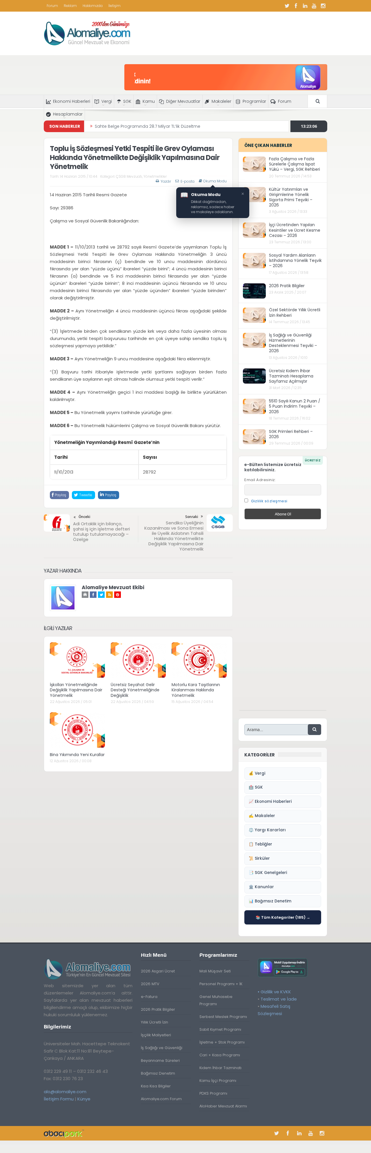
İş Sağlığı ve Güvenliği (161, 1048)
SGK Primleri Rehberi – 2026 (291, 434)
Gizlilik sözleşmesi (269, 501)
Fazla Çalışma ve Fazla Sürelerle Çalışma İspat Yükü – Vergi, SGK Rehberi (294, 164)
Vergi (106, 101)
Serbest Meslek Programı (223, 1016)
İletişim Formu (59, 1099)
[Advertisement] (282, 623)
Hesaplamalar (68, 114)
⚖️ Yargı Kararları (267, 830)
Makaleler (221, 101)
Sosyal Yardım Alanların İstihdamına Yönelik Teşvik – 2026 (295, 260)
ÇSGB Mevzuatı (129, 176)
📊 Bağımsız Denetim (270, 901)
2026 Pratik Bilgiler (287, 286)
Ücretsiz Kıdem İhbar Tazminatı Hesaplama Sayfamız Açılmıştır (291, 376)
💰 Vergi (257, 773)
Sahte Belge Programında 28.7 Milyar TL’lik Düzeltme (147, 126)
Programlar (254, 101)
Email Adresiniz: (260, 480)
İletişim (114, 5)
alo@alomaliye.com (65, 1092)
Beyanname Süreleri (160, 1060)
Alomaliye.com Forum (161, 1099)
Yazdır (166, 181)
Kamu (149, 101)
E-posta (187, 181)
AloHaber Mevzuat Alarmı (223, 1106)
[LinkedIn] (305, 5)
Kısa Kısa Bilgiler (156, 1086)
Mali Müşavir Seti (215, 971)
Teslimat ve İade (279, 999)
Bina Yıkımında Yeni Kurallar (77, 755)
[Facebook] (296, 5)
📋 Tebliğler (260, 844)
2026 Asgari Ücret (158, 971)
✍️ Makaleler (262, 816)
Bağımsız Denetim (158, 1073)
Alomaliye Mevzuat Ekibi (113, 587)
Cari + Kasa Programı (219, 1055)
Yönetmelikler (155, 176)
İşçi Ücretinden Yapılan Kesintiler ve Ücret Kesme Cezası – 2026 (294, 230)
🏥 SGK (256, 787)
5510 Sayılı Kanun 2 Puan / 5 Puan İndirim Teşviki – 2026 (294, 406)
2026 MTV (150, 984)
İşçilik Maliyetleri (156, 1035)
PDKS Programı (213, 1093)
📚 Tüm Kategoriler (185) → (283, 917)
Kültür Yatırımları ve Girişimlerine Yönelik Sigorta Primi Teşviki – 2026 (290, 197)
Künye (83, 1099)
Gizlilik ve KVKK (276, 992)
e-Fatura (149, 996)
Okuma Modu (215, 181)
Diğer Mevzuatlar (183, 101)
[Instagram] (323, 5)
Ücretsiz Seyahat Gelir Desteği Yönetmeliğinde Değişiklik (135, 690)
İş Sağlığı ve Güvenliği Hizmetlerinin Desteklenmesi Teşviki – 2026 (293, 343)
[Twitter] (287, 5)
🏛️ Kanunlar (261, 887)
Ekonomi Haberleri (71, 101)
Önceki (84, 516)
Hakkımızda (93, 5)
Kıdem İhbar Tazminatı (220, 1068)
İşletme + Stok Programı (222, 1042)
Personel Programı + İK (220, 984)
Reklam (70, 5)
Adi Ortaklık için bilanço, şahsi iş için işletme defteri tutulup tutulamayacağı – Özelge (101, 531)
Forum (52, 5)
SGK (127, 101)
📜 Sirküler (259, 858)
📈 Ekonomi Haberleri (270, 801)
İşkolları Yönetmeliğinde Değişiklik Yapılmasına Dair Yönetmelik (76, 690)
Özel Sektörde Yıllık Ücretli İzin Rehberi (294, 312)
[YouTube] (314, 5)
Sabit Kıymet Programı (220, 1029)
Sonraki (191, 516)
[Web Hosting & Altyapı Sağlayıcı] (64, 1133)
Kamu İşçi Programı (217, 1080)
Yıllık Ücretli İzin (154, 1022)
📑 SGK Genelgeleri (268, 872)
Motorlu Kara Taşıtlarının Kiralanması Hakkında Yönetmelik (196, 690)
